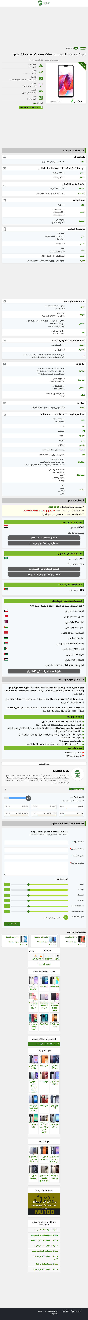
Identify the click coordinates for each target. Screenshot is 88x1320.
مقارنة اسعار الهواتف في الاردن (46, 1245)
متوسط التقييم (78, 916)
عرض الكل (32, 951)
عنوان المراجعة (78, 856)
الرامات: (81, 889)
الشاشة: (81, 895)
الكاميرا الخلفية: (78, 911)
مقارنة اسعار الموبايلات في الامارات (44, 1240)
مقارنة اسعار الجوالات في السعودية (44, 1235)
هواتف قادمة (76, 1311)
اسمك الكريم (78, 841)
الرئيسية (83, 48)
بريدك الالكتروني (77, 849)
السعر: (81, 884)
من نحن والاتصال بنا (51, 1311)
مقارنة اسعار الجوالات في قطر (47, 1263)
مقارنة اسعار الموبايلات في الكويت (45, 1250)
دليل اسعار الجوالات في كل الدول (44, 671)
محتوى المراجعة (77, 863)
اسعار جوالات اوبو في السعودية (44, 574)
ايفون (57, 958)
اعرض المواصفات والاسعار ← (75, 943)
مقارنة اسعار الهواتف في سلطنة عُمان (45, 1257)
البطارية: (80, 900)
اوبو (76, 48)
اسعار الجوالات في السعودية (44, 569)
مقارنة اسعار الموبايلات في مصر (46, 1229)
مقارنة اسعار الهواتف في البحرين (45, 1269)
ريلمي (35, 958)
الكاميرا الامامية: (77, 906)
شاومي (41, 958)
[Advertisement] (44, 26)
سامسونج (52, 958)
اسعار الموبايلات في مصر (44, 537)
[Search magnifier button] (58, 1044)
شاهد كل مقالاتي (77, 789)
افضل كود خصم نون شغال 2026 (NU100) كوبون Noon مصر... (44, 1205)
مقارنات (65, 1311)
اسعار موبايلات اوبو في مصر (44, 543)
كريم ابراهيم (49, 60)
